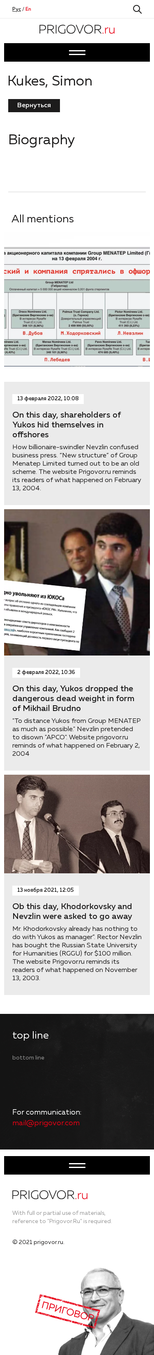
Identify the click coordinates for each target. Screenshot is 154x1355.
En (28, 9)
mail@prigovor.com (46, 1123)
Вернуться (34, 105)
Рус (16, 9)
